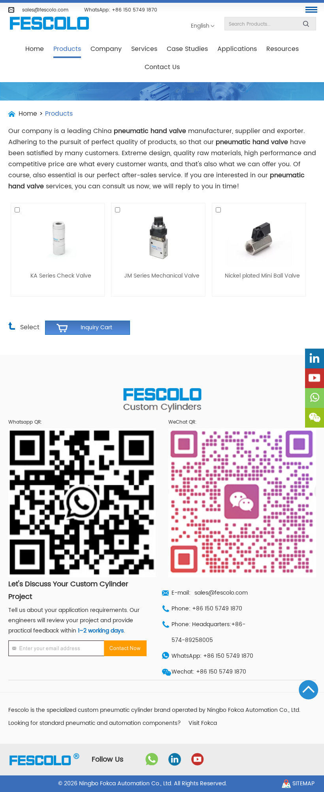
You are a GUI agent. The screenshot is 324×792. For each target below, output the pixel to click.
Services (144, 49)
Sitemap (303, 783)
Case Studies (187, 49)
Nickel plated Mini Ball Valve (262, 276)
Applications (237, 49)
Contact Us (162, 67)
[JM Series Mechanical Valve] (158, 237)
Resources (282, 49)
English (200, 26)
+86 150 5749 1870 (134, 10)
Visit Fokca (202, 723)
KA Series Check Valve (60, 276)
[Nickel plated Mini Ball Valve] (258, 237)
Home (34, 49)
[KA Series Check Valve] (57, 237)
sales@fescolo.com (45, 10)
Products (67, 49)
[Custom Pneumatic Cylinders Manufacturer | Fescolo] (49, 23)
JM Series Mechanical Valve (162, 276)
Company (106, 49)
